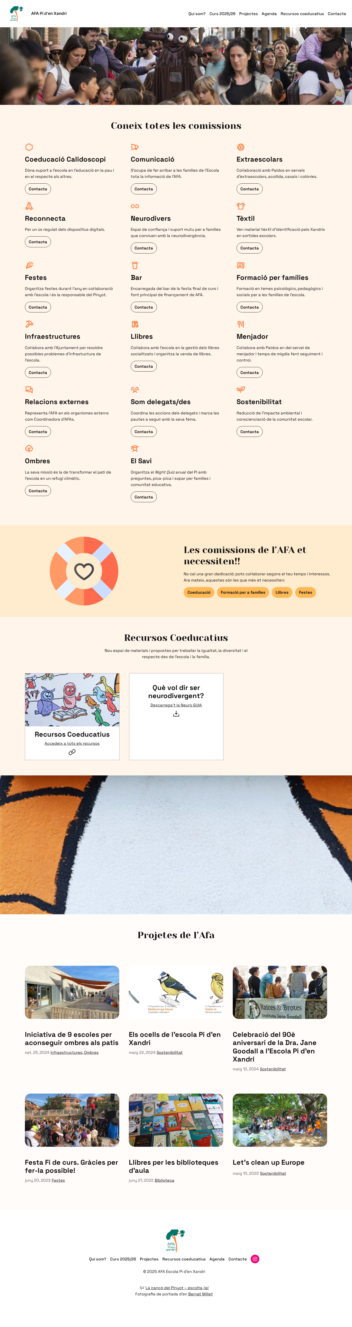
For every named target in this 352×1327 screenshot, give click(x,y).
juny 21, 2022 (141, 1180)
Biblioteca (164, 1180)
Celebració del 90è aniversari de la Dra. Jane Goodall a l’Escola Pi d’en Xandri (275, 1047)
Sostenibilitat (170, 1052)
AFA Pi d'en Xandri (49, 13)
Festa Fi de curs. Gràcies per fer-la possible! (71, 1166)
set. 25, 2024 (37, 1052)
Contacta (38, 189)
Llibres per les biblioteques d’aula (173, 1166)
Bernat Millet (200, 1294)
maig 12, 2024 (246, 1069)
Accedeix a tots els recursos (72, 743)
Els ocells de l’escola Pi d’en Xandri (175, 1038)
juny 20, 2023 (38, 1180)
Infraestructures (66, 1052)
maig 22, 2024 (142, 1052)
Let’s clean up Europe (269, 1162)
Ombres (91, 1052)
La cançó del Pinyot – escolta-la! (177, 1287)
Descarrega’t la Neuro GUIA (176, 705)
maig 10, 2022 (246, 1173)
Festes (58, 1180)
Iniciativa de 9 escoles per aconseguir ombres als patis (72, 1038)
